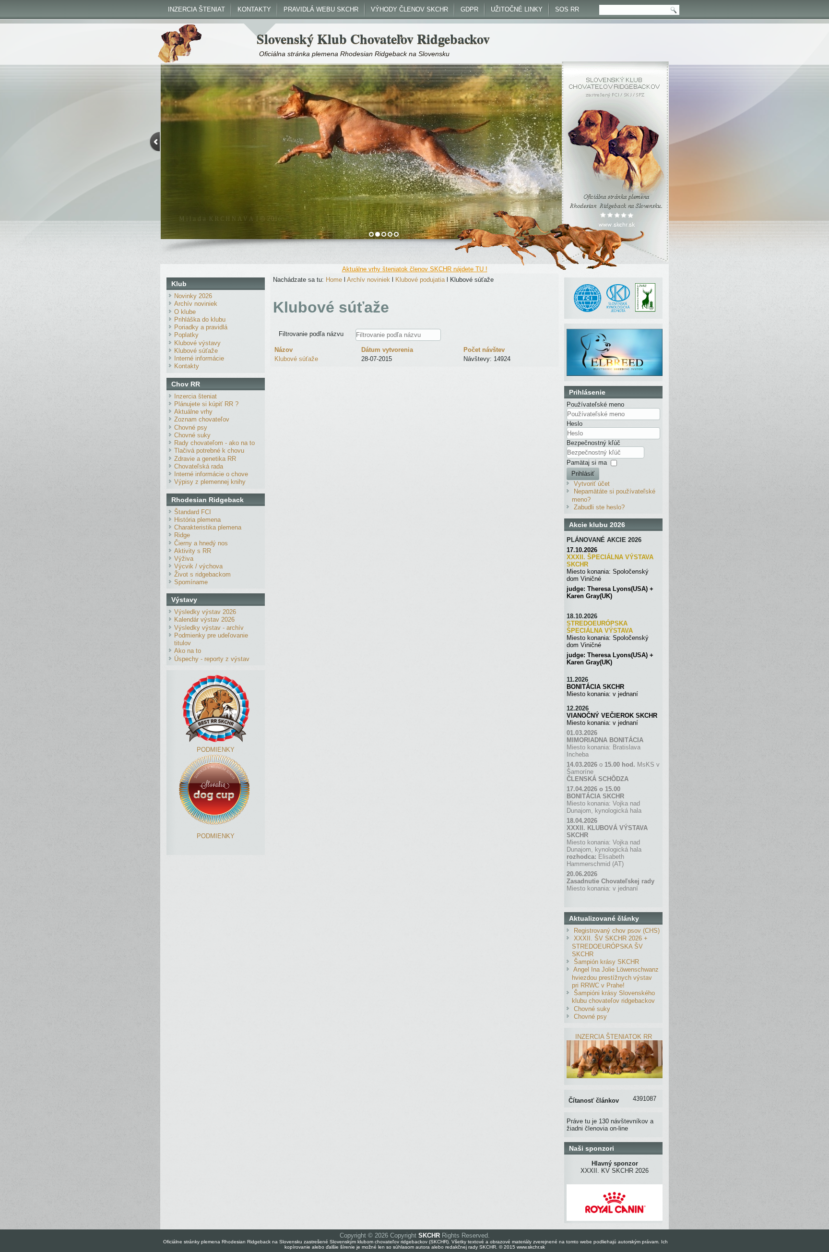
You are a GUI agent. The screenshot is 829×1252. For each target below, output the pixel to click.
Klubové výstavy (197, 343)
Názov (283, 349)
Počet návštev (484, 349)
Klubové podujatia (420, 279)
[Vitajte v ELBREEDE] (615, 332)
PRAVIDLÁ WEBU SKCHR (321, 9)
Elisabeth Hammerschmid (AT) (595, 860)
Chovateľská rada (198, 466)
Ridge (182, 535)
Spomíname (191, 582)
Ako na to (187, 650)
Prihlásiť (582, 473)
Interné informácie (199, 358)
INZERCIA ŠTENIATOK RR (613, 1036)
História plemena (197, 519)
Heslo (574, 423)
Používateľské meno (595, 404)
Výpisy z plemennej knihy (210, 481)
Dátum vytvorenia (387, 349)
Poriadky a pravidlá (200, 327)
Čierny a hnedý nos (201, 543)
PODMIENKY (216, 749)
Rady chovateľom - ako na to (214, 442)
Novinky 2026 (193, 296)
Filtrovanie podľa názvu (312, 333)
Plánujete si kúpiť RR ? (206, 404)
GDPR (469, 9)
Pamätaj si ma (587, 462)
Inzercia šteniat (195, 396)
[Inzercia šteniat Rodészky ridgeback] (615, 1076)
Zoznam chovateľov (201, 419)
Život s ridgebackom (202, 574)
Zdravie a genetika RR (205, 458)
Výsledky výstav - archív (209, 627)
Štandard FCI (192, 512)
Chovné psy (190, 427)
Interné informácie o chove (211, 474)
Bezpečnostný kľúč (593, 442)
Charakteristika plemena (207, 527)
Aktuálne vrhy (193, 411)
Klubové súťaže (196, 350)
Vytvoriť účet (592, 483)
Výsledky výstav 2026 (205, 611)
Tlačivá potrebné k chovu (209, 450)
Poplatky (186, 334)
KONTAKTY (254, 9)
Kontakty (186, 366)
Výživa (183, 558)
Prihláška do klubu (199, 319)
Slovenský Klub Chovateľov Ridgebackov (373, 38)
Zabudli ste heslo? (599, 507)
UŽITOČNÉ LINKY (517, 9)
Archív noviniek (195, 303)
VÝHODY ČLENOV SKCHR (409, 9)
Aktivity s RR (192, 550)
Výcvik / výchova (198, 566)
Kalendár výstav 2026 (204, 619)
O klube (185, 311)
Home (334, 279)
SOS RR (567, 9)
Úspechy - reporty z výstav (211, 658)
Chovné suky (192, 435)
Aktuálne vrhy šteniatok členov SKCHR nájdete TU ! (414, 269)
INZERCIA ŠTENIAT (196, 9)
